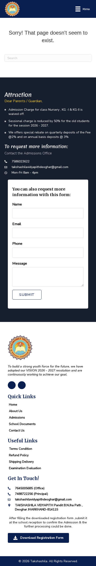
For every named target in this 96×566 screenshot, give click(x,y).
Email (16, 224)
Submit (27, 294)
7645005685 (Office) (29, 488)
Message (19, 263)
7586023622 (20, 161)
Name (17, 204)
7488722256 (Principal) (31, 494)
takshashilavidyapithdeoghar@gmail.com (40, 167)
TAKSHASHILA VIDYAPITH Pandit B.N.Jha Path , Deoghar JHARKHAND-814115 (49, 507)
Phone (17, 243)
